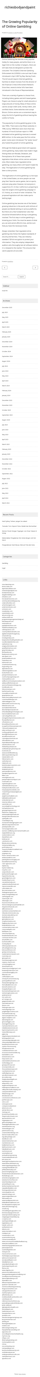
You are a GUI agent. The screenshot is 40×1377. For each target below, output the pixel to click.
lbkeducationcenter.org (9, 843)
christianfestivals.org (8, 1013)
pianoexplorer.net (7, 1248)
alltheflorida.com (7, 1295)
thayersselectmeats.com (10, 1116)
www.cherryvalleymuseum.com (11, 697)
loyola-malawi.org (7, 868)
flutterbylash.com (7, 1309)
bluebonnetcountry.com (9, 654)
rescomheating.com (8, 1346)
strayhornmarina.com (9, 921)
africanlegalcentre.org (9, 948)
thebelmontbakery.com (9, 627)
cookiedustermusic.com (9, 1050)
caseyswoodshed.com (9, 1091)
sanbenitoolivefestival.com (10, 884)
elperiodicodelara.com (9, 588)
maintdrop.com (7, 660)
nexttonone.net (7, 1151)
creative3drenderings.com (10, 1133)
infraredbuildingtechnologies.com (12, 712)
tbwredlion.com (7, 1280)
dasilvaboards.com (8, 917)
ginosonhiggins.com (8, 1022)
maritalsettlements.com (9, 1026)
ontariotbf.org (6, 636)
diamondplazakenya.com (10, 1278)
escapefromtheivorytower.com (11, 726)
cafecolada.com (7, 888)
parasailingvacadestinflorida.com (12, 1303)
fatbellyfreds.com (7, 1262)
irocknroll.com (6, 751)
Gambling (10, 261)
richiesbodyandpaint (20, 7)
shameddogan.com (8, 1128)
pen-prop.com (6, 1159)
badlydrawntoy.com (8, 1145)
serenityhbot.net (7, 1153)
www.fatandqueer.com (9, 1182)
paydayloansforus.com (9, 625)
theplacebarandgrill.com (9, 1079)
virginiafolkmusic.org (8, 833)
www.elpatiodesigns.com (10, 1264)
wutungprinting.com (8, 1024)
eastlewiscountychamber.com (11, 911)
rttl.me (4, 1344)
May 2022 (5, 493)
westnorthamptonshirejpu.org (11, 685)
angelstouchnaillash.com (10, 796)
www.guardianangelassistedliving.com (14, 1274)
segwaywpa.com (7, 1120)
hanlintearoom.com (8, 1311)
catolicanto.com (7, 841)
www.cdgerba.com (8, 1270)
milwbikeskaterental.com (10, 1028)
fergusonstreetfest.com (9, 1289)
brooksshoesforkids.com (10, 1114)
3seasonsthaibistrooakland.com (12, 849)
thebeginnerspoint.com (9, 892)
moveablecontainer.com (9, 693)
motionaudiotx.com (8, 1342)
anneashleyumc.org (8, 1184)
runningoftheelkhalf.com (9, 1167)
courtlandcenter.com (8, 1071)
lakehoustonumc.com (9, 1147)
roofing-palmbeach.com (9, 732)
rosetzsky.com (6, 956)
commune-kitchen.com (9, 937)
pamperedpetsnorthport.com (11, 779)
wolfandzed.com (7, 1227)
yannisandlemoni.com (9, 771)
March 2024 (6, 386)
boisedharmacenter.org (9, 862)
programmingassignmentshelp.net (13, 619)
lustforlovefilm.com (8, 942)
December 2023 (7, 400)
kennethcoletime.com (9, 987)
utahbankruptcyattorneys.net (11, 749)
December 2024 (7, 342)
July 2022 (5, 483)
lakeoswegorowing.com (9, 1328)
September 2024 (7, 356)
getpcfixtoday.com (8, 650)
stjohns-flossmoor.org (9, 1046)
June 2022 (5, 488)
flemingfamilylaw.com (9, 1323)
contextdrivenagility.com (9, 972)
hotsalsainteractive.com (9, 599)
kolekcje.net (6, 839)
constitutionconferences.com (11, 1098)
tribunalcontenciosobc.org (10, 913)
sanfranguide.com (7, 896)
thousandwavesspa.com (9, 1069)
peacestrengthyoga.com (9, 1172)
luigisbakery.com (7, 1223)
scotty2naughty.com (8, 964)
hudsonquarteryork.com (9, 1266)
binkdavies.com (7, 931)
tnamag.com (6, 1112)
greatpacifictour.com (8, 1065)
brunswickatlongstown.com (10, 991)
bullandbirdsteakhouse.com (10, 1202)
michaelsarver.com (8, 808)
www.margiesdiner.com (9, 1196)
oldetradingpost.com (8, 701)
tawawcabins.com (7, 757)
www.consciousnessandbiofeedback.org (14, 1241)
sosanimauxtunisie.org (9, 664)
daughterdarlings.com (9, 595)
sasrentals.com (7, 804)
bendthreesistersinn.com (10, 1044)
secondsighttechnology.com (11, 806)
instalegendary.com (8, 638)
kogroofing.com (7, 666)
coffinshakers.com (8, 977)
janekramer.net (6, 995)
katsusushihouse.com (9, 950)
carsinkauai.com (7, 1299)
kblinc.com (5, 775)
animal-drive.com (7, 1110)
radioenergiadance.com (9, 671)
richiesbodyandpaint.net (9, 591)
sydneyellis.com (7, 818)
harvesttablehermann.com (10, 714)
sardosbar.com (6, 761)
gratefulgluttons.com (8, 878)
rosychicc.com (6, 870)
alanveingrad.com (7, 1020)
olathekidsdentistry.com (9, 786)
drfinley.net (5, 1321)
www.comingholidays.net (10, 894)
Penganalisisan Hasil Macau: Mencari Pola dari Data (18, 545)
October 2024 (6, 351)
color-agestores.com (8, 864)
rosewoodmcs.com (8, 1235)
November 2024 (7, 346)
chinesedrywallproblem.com (11, 1042)
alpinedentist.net (7, 669)
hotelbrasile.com (7, 687)
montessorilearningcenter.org (11, 1287)
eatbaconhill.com (7, 617)
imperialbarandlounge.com (10, 742)
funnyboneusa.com (8, 1048)
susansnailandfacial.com (9, 1157)
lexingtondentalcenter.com (10, 816)
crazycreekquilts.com (8, 929)
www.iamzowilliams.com (9, 1243)
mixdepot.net (6, 1233)
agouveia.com (6, 1332)
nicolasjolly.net (6, 944)
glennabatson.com (8, 919)
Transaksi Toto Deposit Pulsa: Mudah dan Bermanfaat (19, 526)
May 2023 (5, 434)
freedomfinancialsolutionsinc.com (12, 1174)
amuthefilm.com (7, 940)
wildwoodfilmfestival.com (10, 683)
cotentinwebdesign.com (9, 699)
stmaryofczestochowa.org (10, 979)
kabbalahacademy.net (9, 798)
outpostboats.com (8, 872)
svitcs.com (5, 1102)
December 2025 (7, 307)
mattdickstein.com (8, 1143)
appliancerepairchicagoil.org (10, 634)
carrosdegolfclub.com (9, 716)
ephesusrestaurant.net (9, 1258)
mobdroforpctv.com (8, 880)
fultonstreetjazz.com (8, 689)
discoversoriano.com (8, 890)
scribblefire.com (7, 851)
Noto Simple (22, 1374)
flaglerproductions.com (9, 923)
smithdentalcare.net (8, 1352)
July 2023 (5, 425)
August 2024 (6, 361)
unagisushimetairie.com (9, 646)
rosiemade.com (7, 781)
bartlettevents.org (8, 691)
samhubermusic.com (8, 1356)
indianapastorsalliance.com (10, 1087)
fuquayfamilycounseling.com (11, 1330)
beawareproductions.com (10, 970)
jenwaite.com (6, 1315)
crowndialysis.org (7, 820)
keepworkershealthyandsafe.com (12, 640)
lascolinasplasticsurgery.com (11, 1204)
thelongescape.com (8, 1007)
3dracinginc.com (7, 901)
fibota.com (5, 1268)
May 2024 (5, 376)
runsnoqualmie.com (8, 1192)
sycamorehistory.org (8, 1237)
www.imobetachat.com (9, 1141)
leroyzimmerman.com (9, 1319)
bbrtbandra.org (6, 652)
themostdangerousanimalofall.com (13, 905)
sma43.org (5, 1209)
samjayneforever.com (9, 1291)
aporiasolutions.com (8, 1118)
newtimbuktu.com (7, 613)
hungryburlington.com (9, 989)
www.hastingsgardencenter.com (12, 1245)
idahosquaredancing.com (10, 755)
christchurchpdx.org (8, 933)
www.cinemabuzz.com (9, 1231)
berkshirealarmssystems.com (11, 765)
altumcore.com (7, 1108)
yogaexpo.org (6, 853)
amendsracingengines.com (10, 1178)
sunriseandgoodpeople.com (11, 1040)
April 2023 (5, 439)
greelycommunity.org (8, 952)
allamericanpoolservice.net (10, 825)
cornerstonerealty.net (9, 1239)
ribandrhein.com (7, 837)
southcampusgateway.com (10, 677)
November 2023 (7, 405)
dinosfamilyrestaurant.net (10, 710)
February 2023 (6, 449)
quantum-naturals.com (9, 1284)
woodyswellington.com (9, 1260)
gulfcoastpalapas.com (9, 1122)
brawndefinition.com (8, 925)
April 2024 (5, 381)
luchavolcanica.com (8, 1057)
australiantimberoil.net (9, 708)
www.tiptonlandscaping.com (11, 1215)
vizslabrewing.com (7, 767)
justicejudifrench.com (9, 981)
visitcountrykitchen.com (9, 1016)
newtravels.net (6, 623)
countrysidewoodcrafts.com (11, 632)
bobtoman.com (7, 662)
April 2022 (5, 498)
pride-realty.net (7, 1305)
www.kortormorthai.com (10, 1180)
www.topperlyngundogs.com (11, 1165)
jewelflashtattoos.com (9, 648)
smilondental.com (7, 800)
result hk (4, 291)
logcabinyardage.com (8, 1137)
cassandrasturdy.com (8, 882)
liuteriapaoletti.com (8, 1038)
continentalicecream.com (10, 927)
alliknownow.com (7, 909)
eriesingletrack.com (8, 777)
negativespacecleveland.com (11, 1036)
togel (3, 568)
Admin (21, 33)
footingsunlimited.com (9, 1190)
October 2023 (6, 410)
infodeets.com (6, 597)
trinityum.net (6, 1252)
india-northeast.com (8, 730)
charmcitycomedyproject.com (11, 968)
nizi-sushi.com (6, 997)
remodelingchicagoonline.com (11, 1211)
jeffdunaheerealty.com (9, 1170)
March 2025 (6, 327)
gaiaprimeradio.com (8, 1001)
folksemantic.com (7, 759)
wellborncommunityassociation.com (13, 681)
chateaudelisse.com (8, 679)
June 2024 (5, 371)
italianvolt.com (6, 763)
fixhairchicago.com (8, 1094)
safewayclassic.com (8, 630)
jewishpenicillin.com (8, 827)
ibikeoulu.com (6, 974)
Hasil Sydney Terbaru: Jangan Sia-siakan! (14, 521)
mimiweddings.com (8, 1348)
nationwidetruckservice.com (11, 1061)
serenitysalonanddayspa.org (11, 601)
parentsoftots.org (7, 1130)
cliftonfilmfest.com (8, 740)
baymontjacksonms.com (10, 1030)
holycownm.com (7, 1059)
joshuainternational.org (9, 1155)
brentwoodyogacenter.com (10, 1213)
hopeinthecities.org (8, 876)
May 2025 (5, 317)
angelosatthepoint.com (9, 1085)
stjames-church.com (8, 962)
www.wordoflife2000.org (9, 753)
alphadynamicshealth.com (10, 1307)
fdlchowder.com (7, 1198)
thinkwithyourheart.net (9, 747)
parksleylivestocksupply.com (11, 859)
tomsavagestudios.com (9, 829)
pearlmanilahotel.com (9, 658)
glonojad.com (6, 958)
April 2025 (5, 322)
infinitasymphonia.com (9, 946)
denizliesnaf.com (7, 1096)
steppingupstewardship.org (10, 1217)
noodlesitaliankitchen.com (10, 642)
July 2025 (5, 312)
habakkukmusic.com (8, 1149)
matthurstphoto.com (9, 1293)
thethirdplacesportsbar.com (10, 1256)
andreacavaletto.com (9, 857)
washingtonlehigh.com (9, 1221)
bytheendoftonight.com (9, 874)
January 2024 (6, 395)
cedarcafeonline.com (8, 603)
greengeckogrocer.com (9, 810)
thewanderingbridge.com (10, 983)
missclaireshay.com (8, 584)
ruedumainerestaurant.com (10, 954)
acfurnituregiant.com (8, 605)
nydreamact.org (7, 644)
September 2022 (7, 474)
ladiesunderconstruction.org (11, 703)
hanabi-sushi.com (7, 1225)
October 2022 (6, 469)
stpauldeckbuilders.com (9, 1188)
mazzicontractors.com (9, 1254)
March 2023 (6, 444)
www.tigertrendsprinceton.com (12, 1161)
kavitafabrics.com (7, 1055)
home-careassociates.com (10, 855)
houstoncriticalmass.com (10, 903)
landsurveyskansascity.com (10, 1186)
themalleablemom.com (9, 985)
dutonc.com (6, 1005)
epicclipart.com (7, 656)
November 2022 (7, 464)
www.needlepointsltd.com (10, 1200)
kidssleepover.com (7, 621)
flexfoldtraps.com (7, 1176)
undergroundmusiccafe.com (11, 1354)
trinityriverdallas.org (8, 845)
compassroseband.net (9, 1106)
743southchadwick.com (9, 728)
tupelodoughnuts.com (9, 784)
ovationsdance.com (8, 835)
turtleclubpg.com (7, 1063)
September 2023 (7, 415)
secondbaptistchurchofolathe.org (12, 1334)
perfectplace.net (7, 847)
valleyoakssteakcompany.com (11, 1089)
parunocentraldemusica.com (11, 1272)
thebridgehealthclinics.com (10, 1124)
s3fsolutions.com (7, 722)
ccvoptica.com (6, 1219)
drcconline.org (6, 1077)
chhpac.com (6, 1338)
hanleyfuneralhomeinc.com (10, 788)
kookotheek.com (7, 673)
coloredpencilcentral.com (10, 738)
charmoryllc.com (7, 898)
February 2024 (6, 390)
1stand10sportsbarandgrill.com (12, 792)
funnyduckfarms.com (8, 1313)
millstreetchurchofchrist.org (11, 1301)
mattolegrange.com (8, 1009)
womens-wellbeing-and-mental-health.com (15, 831)
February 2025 (6, 332)
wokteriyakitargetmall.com (10, 814)
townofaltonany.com (8, 1032)
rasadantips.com (7, 611)
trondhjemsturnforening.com (11, 1276)
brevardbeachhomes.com (10, 724)
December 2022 (7, 459)
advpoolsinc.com (7, 1083)
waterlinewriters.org (8, 1126)
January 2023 (6, 454)
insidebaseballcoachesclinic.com (12, 1297)
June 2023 (5, 430)
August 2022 (6, 478)
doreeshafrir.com (7, 966)
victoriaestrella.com (8, 1067)
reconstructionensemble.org (11, 1052)
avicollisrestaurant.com (9, 1075)
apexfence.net (6, 1358)
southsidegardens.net (9, 1250)
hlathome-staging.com (9, 812)
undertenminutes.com (9, 607)
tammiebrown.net (7, 1003)
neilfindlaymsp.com (8, 1073)
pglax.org (5, 1034)
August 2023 (6, 420)
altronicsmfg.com (7, 615)
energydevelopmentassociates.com (13, 718)
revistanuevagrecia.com (9, 960)
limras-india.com (7, 586)
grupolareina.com (7, 695)
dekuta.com (6, 1229)
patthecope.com (7, 1100)
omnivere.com (6, 609)
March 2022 (6, 503)
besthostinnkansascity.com (10, 1350)
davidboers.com (7, 1139)
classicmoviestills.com (9, 886)
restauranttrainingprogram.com (12, 823)
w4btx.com (5, 794)
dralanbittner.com (7, 769)
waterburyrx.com (7, 1081)
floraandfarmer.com (8, 720)
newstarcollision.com (8, 802)
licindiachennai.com (8, 593)
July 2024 (5, 366)
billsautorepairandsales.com (11, 1282)
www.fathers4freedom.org (10, 1163)
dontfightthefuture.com (9, 734)
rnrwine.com (6, 1326)
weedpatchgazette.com (9, 773)
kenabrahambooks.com (9, 935)
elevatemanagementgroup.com (12, 1317)
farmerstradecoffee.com (10, 1135)
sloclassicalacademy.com (10, 915)
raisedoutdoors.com (8, 745)
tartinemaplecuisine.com (10, 993)
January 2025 (6, 337)
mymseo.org (6, 1336)
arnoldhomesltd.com (8, 736)
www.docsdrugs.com (8, 1194)
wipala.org (5, 866)
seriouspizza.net (7, 1104)
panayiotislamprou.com (9, 675)
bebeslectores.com (8, 705)
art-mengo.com (7, 999)
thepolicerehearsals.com (9, 907)
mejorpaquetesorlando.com (11, 790)
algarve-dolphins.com (8, 1018)
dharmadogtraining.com (9, 1340)
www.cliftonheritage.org (9, 1206)
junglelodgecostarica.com (10, 1011)
